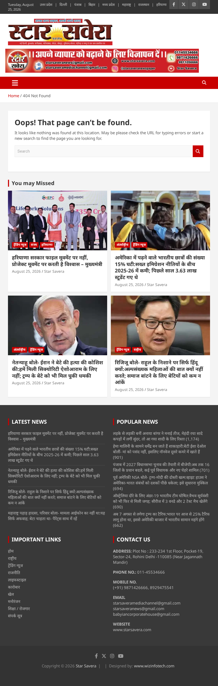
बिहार (92, 4)
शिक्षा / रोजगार (19, 608)
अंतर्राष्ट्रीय (122, 244)
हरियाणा (161, 4)
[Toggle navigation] (15, 83)
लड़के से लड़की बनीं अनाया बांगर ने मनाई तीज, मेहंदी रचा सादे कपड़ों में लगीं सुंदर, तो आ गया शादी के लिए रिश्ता (158, 436)
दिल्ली (63, 4)
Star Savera (54, 271)
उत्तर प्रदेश (46, 4)
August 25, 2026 (26, 271)
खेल (11, 594)
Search (198, 151)
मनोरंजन (14, 601)
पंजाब (77, 4)
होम (11, 551)
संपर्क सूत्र (15, 615)
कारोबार (14, 587)
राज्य (34, 244)
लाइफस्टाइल (17, 579)
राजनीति (14, 572)
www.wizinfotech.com (154, 665)
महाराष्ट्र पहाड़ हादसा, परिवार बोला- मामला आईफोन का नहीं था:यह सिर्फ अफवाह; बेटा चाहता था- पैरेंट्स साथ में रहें (56, 515)
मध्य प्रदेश (108, 4)
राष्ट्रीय (137, 349)
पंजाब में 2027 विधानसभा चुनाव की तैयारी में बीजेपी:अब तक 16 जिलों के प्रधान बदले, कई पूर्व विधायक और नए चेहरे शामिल (161, 467)
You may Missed (33, 183)
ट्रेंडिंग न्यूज (20, 244)
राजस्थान (143, 4)
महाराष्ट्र (126, 4)
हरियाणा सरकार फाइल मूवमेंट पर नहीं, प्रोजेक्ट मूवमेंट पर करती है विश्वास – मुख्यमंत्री (57, 261)
